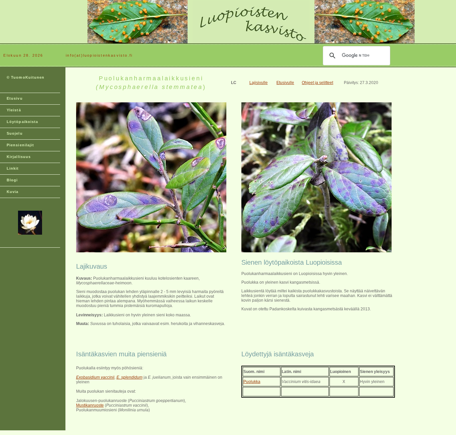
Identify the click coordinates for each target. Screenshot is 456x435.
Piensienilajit (20, 145)
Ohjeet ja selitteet (317, 82)
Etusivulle (285, 82)
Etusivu (15, 98)
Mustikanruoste (90, 405)
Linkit (13, 168)
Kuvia (13, 192)
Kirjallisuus (19, 157)
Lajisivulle (258, 82)
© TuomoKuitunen (26, 77)
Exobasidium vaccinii (95, 377)
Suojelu (15, 133)
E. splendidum (130, 377)
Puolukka (251, 381)
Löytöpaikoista (22, 122)
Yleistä (14, 110)
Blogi (12, 180)
